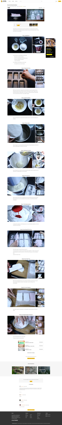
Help (37, 416)
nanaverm (22, 386)
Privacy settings (29, 423)
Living (30, 415)
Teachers (16, 1)
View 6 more (39, 277)
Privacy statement (24, 423)
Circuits (26, 414)
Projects (10, 1)
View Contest (41, 342)
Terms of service (20, 423)
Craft (26, 417)
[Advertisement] (50, 48)
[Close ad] (54, 39)
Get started (38, 415)
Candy (15, 6)
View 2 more (38, 166)
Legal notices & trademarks (46, 423)
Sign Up (60, 1)
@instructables (48, 414)
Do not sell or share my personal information (37, 423)
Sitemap (38, 417)
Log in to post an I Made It (31, 358)
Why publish (38, 414)
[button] (44, 7)
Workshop (27, 415)
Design (26, 416)
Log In (56, 1)
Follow (18, 25)
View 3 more (39, 141)
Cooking (13, 6)
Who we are (38, 418)
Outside (31, 416)
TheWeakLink (9, 6)
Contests (13, 1)
